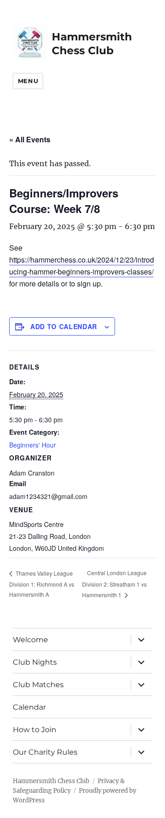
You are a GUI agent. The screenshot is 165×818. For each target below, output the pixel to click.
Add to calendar (63, 326)
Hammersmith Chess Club (51, 781)
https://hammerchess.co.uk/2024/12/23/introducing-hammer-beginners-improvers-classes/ (81, 265)
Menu (28, 80)
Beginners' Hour (32, 444)
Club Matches (38, 684)
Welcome (30, 639)
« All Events (29, 139)
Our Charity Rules (45, 752)
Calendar (29, 707)
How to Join (34, 729)
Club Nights (35, 662)
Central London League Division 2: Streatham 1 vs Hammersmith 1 (114, 584)
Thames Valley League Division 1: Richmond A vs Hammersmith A (41, 584)
